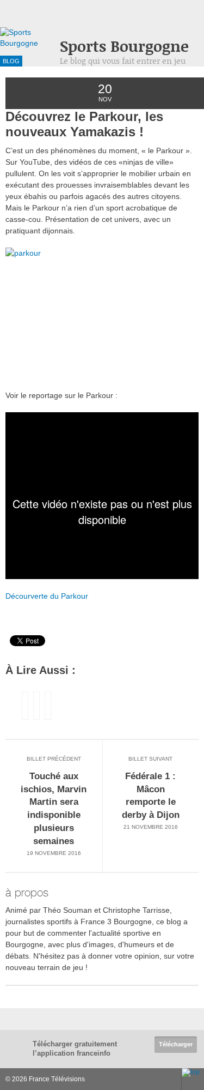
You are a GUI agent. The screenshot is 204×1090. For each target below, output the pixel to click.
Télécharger (176, 1044)
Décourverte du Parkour (46, 596)
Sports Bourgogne (124, 46)
